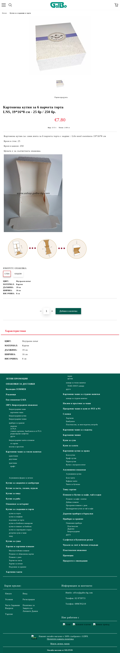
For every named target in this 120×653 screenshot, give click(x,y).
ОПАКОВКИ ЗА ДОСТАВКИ (20, 384)
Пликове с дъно (15, 557)
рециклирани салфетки (19, 434)
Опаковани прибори (74, 523)
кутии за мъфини (16, 517)
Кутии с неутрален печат (75, 465)
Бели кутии (70, 455)
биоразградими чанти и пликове (22, 440)
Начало (4, 13)
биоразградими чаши (17, 409)
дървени (13, 426)
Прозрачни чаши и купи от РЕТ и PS (81, 409)
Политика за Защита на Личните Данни (30, 608)
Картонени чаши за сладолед (77, 430)
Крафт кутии (71, 458)
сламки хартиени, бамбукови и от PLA (25, 431)
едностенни (13, 456)
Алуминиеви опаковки (74, 470)
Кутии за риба (13, 499)
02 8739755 (80, 598)
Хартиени (70, 418)
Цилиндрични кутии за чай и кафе (79, 509)
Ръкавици (11, 394)
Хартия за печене (16, 564)
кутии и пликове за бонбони (20, 526)
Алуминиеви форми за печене (21, 478)
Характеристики (15, 330)
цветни (70, 379)
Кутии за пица (13, 493)
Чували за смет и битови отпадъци (80, 545)
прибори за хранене (17, 423)
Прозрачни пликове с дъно (76, 505)
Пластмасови (72, 526)
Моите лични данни (60, 644)
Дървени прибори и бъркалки (78, 514)
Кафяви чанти (71, 481)
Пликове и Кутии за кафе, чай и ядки (82, 495)
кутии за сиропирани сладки (20, 530)
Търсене (9, 614)
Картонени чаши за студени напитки (81, 394)
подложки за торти (16, 520)
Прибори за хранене (73, 519)
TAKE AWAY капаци (75, 386)
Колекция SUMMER (16, 389)
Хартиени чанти (14, 572)
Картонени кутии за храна (76, 451)
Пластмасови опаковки (74, 550)
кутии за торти (15, 513)
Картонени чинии (72, 435)
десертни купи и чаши (17, 533)
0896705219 (80, 604)
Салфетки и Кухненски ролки (78, 540)
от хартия (14, 443)
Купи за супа (69, 440)
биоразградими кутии (17, 416)
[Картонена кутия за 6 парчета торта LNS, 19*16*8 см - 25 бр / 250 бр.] (60, 74)
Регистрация (29, 599)
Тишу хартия (69, 489)
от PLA (13, 429)
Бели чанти (70, 478)
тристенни (13, 463)
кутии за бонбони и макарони (21, 523)
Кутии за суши (13, 541)
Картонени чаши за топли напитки (23, 452)
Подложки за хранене (17, 567)
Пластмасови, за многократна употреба (82, 425)
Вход (25, 594)
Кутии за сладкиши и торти (20, 13)
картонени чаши (16, 412)
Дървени (70, 529)
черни (69, 376)
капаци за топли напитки (76, 383)
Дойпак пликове (72, 502)
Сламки (67, 414)
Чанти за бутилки (73, 484)
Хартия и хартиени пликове (20, 546)
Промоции (68, 555)
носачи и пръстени (16, 447)
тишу (11, 536)
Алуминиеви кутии (73, 474)
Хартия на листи (15, 560)
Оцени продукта (60, 97)
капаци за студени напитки (76, 398)
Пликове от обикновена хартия (21, 554)
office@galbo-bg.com (83, 593)
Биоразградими (73, 531)
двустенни (13, 459)
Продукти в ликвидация (75, 561)
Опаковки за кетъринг (17, 504)
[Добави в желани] (115, 303)
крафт (12, 466)
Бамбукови (70, 421)
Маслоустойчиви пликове (19, 551)
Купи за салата (70, 446)
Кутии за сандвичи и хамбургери (22, 483)
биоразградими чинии (17, 419)
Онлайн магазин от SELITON (60, 650)
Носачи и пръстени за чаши (77, 403)
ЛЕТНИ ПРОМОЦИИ (17, 379)
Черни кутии (71, 461)
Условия (9, 599)
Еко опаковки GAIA (16, 400)
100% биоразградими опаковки (21, 405)
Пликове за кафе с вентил (76, 499)
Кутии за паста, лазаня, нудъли (22, 488)
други (12, 436)
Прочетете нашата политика (60, 639)
